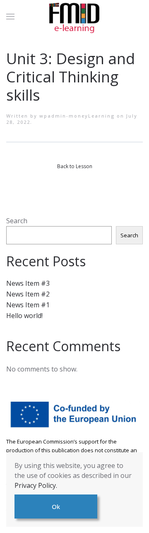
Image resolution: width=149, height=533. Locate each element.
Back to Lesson (74, 166)
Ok (56, 506)
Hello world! (24, 315)
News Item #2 (28, 294)
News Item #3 (28, 283)
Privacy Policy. (35, 485)
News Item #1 (28, 304)
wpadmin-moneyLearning (77, 116)
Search (16, 220)
